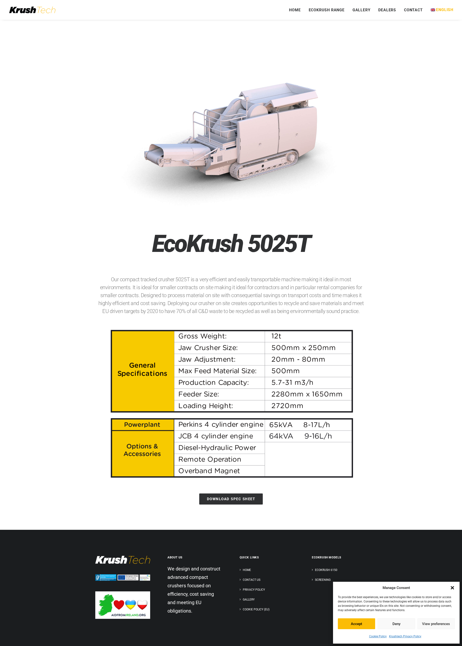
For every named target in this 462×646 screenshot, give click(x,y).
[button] (452, 587)
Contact (413, 10)
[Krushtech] (32, 9)
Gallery (362, 10)
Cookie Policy (378, 636)
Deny (396, 624)
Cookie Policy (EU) (256, 609)
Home (295, 10)
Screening (323, 580)
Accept (356, 624)
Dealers (387, 10)
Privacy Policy (254, 589)
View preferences (436, 624)
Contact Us (251, 580)
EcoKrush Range (327, 10)
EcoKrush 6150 (326, 570)
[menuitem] (296, 10)
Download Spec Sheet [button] (231, 499)
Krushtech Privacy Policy (405, 636)
